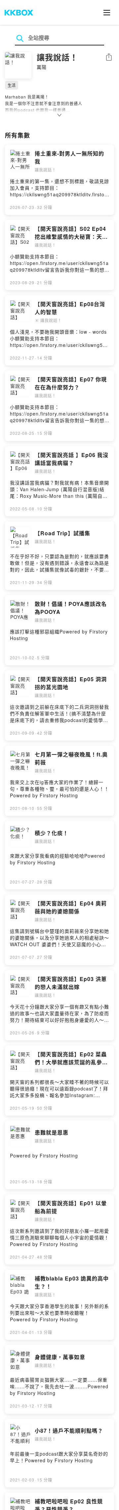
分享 (108, 57)
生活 (12, 85)
